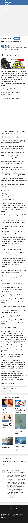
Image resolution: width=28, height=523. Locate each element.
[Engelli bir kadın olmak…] (7, 406)
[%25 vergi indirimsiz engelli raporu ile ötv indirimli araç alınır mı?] (20, 406)
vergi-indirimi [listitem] (5, 391)
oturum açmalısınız (20, 461)
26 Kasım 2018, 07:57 (17, 470)
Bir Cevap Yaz (7, 458)
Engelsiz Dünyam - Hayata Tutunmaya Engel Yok (9, 4)
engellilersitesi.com (7, 383)
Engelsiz (7, 46)
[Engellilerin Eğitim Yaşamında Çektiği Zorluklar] (7, 425)
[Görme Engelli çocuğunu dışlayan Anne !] (7, 444)
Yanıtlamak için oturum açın (13, 500)
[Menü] (2, 3)
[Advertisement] (14, 20)
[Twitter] (16, 508)
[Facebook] (11, 508)
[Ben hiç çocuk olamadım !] (20, 425)
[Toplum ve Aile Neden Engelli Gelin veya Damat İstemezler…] (20, 444)
